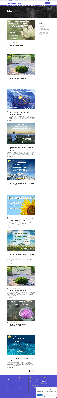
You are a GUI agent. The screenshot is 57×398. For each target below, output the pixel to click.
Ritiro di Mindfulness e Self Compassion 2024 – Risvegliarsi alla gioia (22, 220)
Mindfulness (18, 5)
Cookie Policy (44, 396)
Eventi (40, 5)
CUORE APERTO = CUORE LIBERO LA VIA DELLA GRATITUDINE (22, 45)
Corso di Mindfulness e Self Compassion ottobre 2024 (22, 184)
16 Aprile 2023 (13, 322)
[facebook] (48, 0)
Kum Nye (29, 5)
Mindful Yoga (14, 5)
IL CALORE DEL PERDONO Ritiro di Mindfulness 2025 (20, 113)
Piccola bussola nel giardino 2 (19, 79)
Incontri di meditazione (35, 5)
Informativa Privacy (48, 396)
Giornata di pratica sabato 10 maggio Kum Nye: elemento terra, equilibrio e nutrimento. (21, 148)
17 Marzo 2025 (13, 111)
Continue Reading (9, 51)
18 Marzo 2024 (13, 217)
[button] (55, 387)
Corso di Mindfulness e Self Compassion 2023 (22, 359)
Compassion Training (24, 5)
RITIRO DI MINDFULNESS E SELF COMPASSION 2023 (19, 325)
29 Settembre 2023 (13, 288)
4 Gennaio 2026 (13, 77)
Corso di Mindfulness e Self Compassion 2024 (22, 255)
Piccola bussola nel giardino (18, 290)
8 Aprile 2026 (13, 42)
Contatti (43, 5)
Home (7, 5)
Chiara (10, 5)
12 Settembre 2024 (13, 181)
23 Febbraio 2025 (13, 145)
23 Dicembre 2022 (13, 357)
